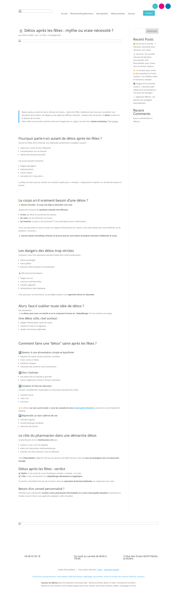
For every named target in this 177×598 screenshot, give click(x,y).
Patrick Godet (28, 35)
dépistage (88, 576)
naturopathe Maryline (84, 408)
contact (149, 13)
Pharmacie (37, 576)
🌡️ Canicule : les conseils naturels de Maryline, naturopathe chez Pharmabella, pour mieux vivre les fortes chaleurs (144, 60)
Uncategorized (54, 35)
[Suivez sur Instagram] (161, 6)
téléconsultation (76, 576)
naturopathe (62, 576)
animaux (140, 576)
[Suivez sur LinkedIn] (168, 6)
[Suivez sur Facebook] (155, 6)
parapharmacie (49, 576)
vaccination (98, 576)
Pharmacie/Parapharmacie (81, 14)
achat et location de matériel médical (120, 576)
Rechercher (152, 31)
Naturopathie (102, 14)
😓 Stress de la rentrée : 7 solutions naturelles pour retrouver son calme (144, 46)
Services (131, 14)
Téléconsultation (118, 14)
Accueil (64, 14)
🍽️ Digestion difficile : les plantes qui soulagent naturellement (144, 100)
